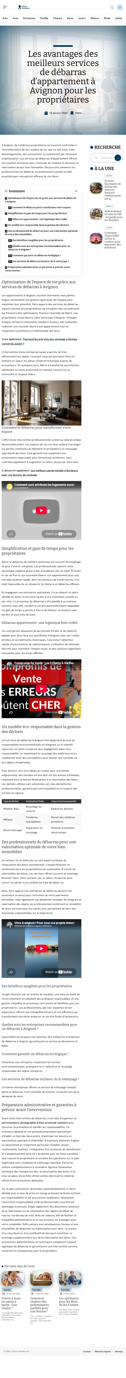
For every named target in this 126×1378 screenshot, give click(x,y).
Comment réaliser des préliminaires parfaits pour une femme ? (39, 1305)
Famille (36, 1290)
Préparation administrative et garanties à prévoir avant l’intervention (37, 269)
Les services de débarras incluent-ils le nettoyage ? (41, 261)
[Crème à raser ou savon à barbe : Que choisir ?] (13, 1278)
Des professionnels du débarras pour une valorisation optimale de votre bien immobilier (41, 233)
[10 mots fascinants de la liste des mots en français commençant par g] (96, 188)
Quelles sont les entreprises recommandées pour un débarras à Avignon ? (39, 248)
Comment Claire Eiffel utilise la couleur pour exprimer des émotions (113, 240)
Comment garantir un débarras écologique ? (37, 255)
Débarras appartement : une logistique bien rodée (39, 219)
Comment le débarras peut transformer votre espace (41, 207)
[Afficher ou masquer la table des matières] (51, 191)
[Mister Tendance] (23, 7)
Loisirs (109, 176)
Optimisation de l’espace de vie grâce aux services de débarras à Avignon (40, 200)
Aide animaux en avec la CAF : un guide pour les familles (114, 216)
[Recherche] (112, 7)
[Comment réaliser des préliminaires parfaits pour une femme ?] (41, 1278)
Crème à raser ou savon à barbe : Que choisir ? (11, 1303)
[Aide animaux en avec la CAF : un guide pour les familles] (96, 214)
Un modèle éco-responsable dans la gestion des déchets (38, 225)
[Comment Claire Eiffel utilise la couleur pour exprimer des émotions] (96, 238)
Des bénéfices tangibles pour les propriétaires (37, 240)
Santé (7, 1290)
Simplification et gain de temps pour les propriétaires (37, 213)
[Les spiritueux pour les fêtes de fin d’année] (70, 1278)
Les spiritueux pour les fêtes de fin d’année (69, 1302)
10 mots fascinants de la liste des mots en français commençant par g (113, 189)
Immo (78, 113)
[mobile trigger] (6, 7)
